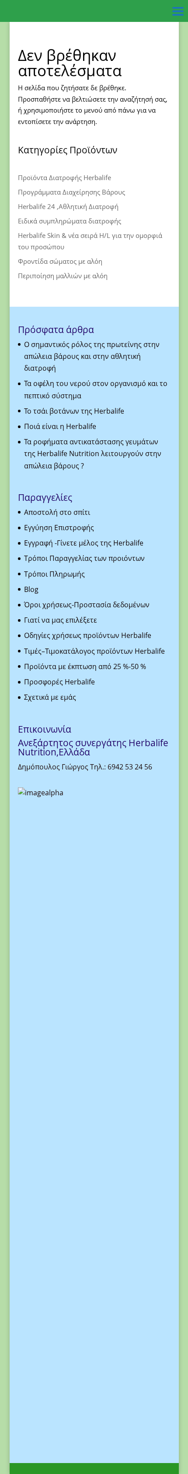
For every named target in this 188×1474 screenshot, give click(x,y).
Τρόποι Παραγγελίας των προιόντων (84, 558)
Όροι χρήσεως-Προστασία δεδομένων (87, 604)
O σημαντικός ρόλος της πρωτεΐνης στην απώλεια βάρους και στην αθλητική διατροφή (92, 356)
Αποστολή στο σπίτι (57, 512)
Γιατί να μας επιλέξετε (60, 620)
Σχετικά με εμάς (50, 697)
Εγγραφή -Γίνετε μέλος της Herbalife (83, 543)
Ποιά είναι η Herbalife (60, 426)
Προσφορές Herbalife (59, 682)
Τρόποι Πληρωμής (54, 574)
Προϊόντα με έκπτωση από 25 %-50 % (85, 666)
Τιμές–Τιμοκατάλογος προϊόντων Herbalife (94, 651)
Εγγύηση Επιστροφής (59, 527)
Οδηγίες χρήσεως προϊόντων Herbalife (87, 635)
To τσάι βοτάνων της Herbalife (74, 411)
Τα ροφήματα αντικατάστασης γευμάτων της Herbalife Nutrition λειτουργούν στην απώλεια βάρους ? (92, 453)
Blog (31, 589)
